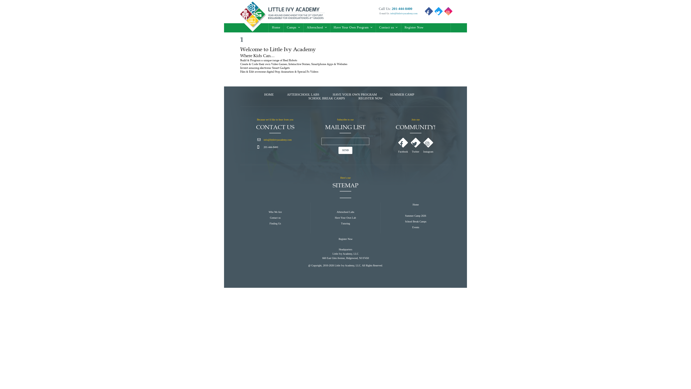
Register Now (414, 27)
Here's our (345, 177)
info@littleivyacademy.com (403, 13)
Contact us (386, 27)
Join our (416, 119)
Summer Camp (402, 94)
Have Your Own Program (351, 27)
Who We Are (275, 212)
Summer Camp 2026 (415, 215)
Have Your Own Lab (345, 217)
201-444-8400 (271, 147)
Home (276, 27)
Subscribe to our (345, 119)
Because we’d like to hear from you (275, 119)
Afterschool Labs (303, 94)
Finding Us (275, 223)
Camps (291, 27)
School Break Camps (326, 98)
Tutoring (345, 223)
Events (415, 227)
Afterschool (315, 27)
